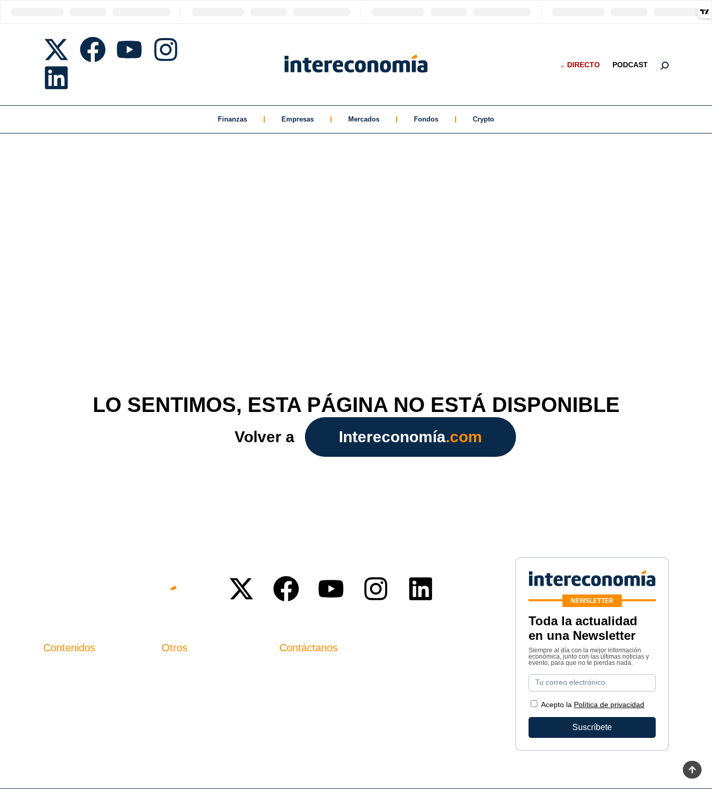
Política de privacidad (201, 704)
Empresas (297, 119)
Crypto (483, 119)
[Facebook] (93, 50)
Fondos (426, 119)
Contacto (178, 669)
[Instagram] (166, 50)
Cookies (177, 722)
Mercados (363, 119)
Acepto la (592, 704)
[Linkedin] (56, 78)
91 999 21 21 (303, 690)
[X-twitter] (56, 50)
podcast (630, 64)
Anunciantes (66, 687)
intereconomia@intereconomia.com (345, 675)
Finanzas (232, 119)
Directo (583, 64)
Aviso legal (182, 687)
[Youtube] (129, 50)
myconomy (63, 669)
